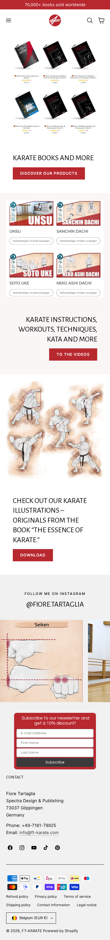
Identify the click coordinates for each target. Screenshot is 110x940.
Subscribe (55, 762)
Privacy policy (46, 896)
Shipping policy (18, 905)
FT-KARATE (32, 931)
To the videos (73, 354)
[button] (8, 20)
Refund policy (17, 896)
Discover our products (49, 173)
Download (33, 555)
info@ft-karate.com (39, 832)
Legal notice (87, 905)
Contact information (53, 905)
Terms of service (77, 896)
